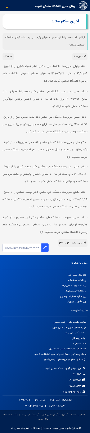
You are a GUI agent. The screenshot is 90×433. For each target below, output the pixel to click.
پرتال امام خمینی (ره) (77, 280)
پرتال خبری (43, 419)
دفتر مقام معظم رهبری (76, 275)
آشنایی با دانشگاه (77, 415)
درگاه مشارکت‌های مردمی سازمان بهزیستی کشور (65, 359)
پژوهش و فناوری (48, 415)
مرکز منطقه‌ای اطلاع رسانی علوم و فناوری (69, 327)
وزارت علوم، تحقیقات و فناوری (73, 296)
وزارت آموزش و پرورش (76, 301)
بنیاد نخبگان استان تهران (75, 333)
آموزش (63, 415)
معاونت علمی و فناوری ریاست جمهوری (69, 322)
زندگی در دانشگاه (10, 415)
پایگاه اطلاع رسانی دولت (75, 291)
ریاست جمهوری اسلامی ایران (74, 285)
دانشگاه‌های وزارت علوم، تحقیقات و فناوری (67, 349)
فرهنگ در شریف (29, 415)
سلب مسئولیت (79, 343)
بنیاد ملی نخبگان (79, 338)
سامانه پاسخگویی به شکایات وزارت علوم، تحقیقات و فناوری (60, 354)
